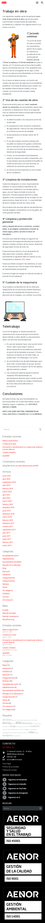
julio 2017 (6, 533)
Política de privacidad (11, 767)
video (31, 732)
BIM (18, 723)
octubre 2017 (8, 526)
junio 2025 (7, 476)
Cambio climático (9, 452)
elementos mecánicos (22, 726)
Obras (5, 587)
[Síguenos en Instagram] (5, 793)
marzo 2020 (7, 501)
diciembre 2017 (8, 523)
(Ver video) (26, 259)
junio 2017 (7, 536)
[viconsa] (4, 3)
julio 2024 (6, 485)
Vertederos (25, 732)
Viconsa (6, 597)
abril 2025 (6, 479)
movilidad (8, 729)
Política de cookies (10, 770)
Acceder (6, 610)
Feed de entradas (9, 613)
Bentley (7, 723)
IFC (38, 726)
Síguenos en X (14, 797)
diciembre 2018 (8, 514)
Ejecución (6, 571)
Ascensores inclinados (18, 720)
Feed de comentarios (11, 616)
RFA (16, 732)
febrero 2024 (8, 488)
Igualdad (6, 456)
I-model (32, 726)
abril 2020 (6, 498)
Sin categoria (8, 590)
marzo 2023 (7, 491)
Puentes (12, 732)
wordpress (8, 735)
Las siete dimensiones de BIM (26, 466)
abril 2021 (6, 495)
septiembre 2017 (9, 530)
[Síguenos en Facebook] (5, 780)
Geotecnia (6, 574)
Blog (4, 568)
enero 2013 (7, 545)
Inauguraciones (9, 578)
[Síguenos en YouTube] (5, 789)
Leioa (4, 729)
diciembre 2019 (8, 507)
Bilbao (13, 723)
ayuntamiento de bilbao (30, 720)
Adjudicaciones (8, 559)
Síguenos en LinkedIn (17, 784)
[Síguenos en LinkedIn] (5, 784)
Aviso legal (7, 763)
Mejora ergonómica (10, 441)
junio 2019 (7, 511)
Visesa (36, 732)
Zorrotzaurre (8, 600)
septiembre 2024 (9, 482)
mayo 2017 (7, 539)
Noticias (6, 584)
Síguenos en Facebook (17, 779)
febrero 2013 (8, 542)
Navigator (27, 729)
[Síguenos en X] (5, 797)
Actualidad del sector (11, 555)
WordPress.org (8, 619)
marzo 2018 (7, 517)
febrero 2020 (8, 504)
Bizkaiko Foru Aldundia (12, 565)
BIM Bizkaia (27, 723)
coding (35, 723)
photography (6, 732)
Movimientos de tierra (18, 729)
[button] (37, 2)
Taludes (19, 732)
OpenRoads (33, 729)
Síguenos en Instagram (18, 793)
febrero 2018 (8, 520)
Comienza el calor (9, 444)
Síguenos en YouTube (17, 788)
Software (6, 593)
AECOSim (7, 719)
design (13, 726)
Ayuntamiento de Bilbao (12, 562)
